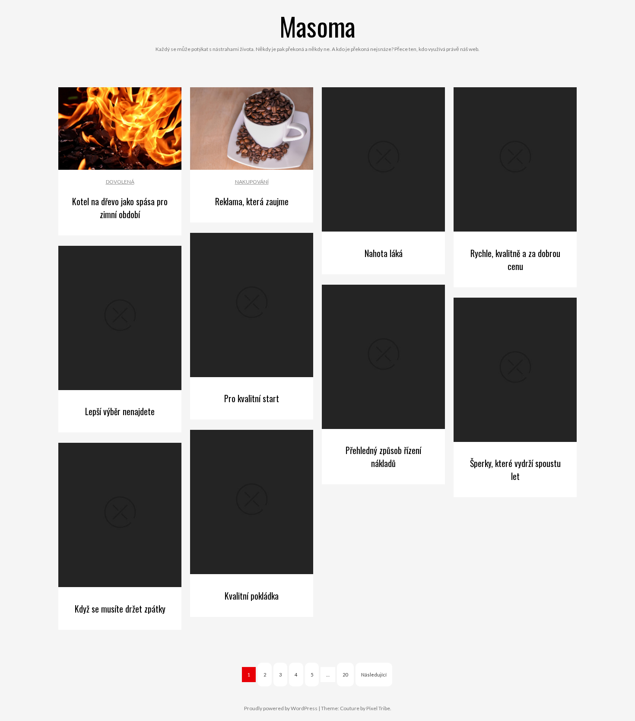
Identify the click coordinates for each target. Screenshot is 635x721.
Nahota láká (384, 253)
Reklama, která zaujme (252, 201)
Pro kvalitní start (251, 398)
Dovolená (120, 181)
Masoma (317, 25)
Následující (374, 674)
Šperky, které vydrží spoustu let (515, 470)
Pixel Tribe (378, 708)
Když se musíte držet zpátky (120, 608)
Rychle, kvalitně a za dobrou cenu (515, 260)
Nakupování (252, 181)
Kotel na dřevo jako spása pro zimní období (120, 208)
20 (345, 674)
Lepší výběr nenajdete (120, 411)
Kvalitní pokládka (252, 595)
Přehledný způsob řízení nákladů (383, 457)
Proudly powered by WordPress (281, 708)
